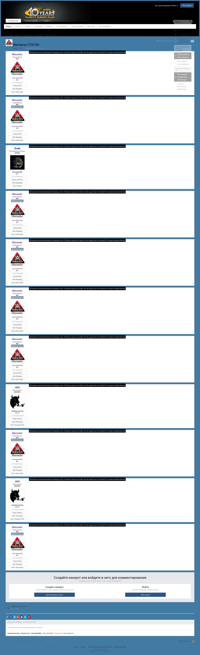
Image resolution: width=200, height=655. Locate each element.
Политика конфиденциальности (101, 647)
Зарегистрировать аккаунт (54, 595)
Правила (50, 26)
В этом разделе (183, 35)
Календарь (38, 26)
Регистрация (187, 5)
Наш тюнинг (40, 48)
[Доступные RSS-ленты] (193, 641)
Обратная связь (121, 647)
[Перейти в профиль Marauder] (9, 43)
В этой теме (181, 39)
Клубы (46, 20)
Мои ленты (91, 26)
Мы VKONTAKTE (105, 26)
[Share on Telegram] (14, 617)
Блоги (17, 26)
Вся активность (62, 26)
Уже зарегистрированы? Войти (166, 5)
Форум (8, 26)
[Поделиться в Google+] (18, 617)
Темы (179, 31)
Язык (75, 647)
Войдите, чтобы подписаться (167, 41)
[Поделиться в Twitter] (25, 617)
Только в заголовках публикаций (181, 86)
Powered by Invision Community (100, 651)
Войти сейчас (145, 595)
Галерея (28, 26)
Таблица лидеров (31, 20)
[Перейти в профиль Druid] (17, 162)
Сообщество (13, 20)
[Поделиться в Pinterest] (28, 617)
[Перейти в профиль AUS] (17, 401)
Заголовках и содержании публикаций (182, 77)
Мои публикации (77, 26)
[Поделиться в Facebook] (10, 617)
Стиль (83, 647)
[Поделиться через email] (21, 617)
